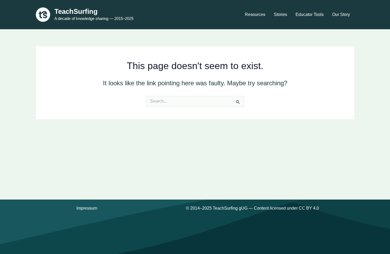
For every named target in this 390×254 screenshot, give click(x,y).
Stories (280, 14)
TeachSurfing (76, 11)
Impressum (86, 208)
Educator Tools (310, 14)
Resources (255, 14)
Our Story (341, 14)
